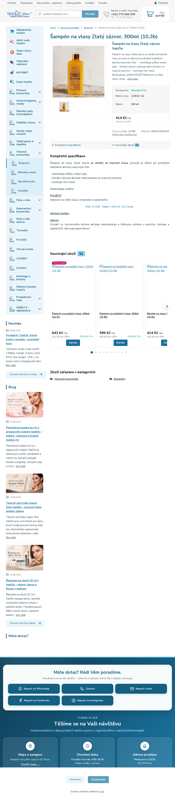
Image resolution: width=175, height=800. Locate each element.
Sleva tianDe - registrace (49, 3)
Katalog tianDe (73, 3)
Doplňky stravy (25, 122)
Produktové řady (23, 298)
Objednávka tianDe (23, 31)
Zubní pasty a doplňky (24, 143)
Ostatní (21, 268)
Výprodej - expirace (22, 62)
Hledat (90, 14)
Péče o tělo (23, 200)
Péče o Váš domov (23, 220)
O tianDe (11, 3)
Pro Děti (21, 239)
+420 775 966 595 (123, 14)
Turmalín (22, 230)
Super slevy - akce (24, 52)
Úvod (53, 27)
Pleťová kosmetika (23, 92)
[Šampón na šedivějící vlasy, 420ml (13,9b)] (120, 285)
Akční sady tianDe (23, 42)
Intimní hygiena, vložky (26, 102)
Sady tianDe (24, 82)
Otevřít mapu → (30, 764)
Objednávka (26, 3)
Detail (73, 343)
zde (102, 791)
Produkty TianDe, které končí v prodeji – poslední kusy (22, 339)
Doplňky (23, 190)
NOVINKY (22, 72)
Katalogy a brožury (23, 278)
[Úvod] (19, 14)
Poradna (103, 3)
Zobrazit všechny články (23, 623)
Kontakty (89, 3)
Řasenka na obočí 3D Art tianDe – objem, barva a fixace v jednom (22, 585)
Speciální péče (26, 181)
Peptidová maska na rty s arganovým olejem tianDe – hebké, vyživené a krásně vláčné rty (24, 434)
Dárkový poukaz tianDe (26, 288)
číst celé (11, 365)
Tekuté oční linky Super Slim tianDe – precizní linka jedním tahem (23, 507)
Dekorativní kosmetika (23, 210)
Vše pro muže (24, 249)
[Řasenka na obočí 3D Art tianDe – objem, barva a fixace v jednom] (24, 558)
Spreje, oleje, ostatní (24, 132)
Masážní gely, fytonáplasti (24, 112)
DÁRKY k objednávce (23, 309)
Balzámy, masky (27, 172)
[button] (92, 352)
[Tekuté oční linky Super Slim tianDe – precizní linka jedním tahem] (24, 484)
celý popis (132, 79)
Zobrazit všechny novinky (23, 374)
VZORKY (21, 258)
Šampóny (24, 163)
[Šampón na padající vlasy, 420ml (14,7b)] (73, 285)
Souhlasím (98, 779)
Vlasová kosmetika (23, 153)
